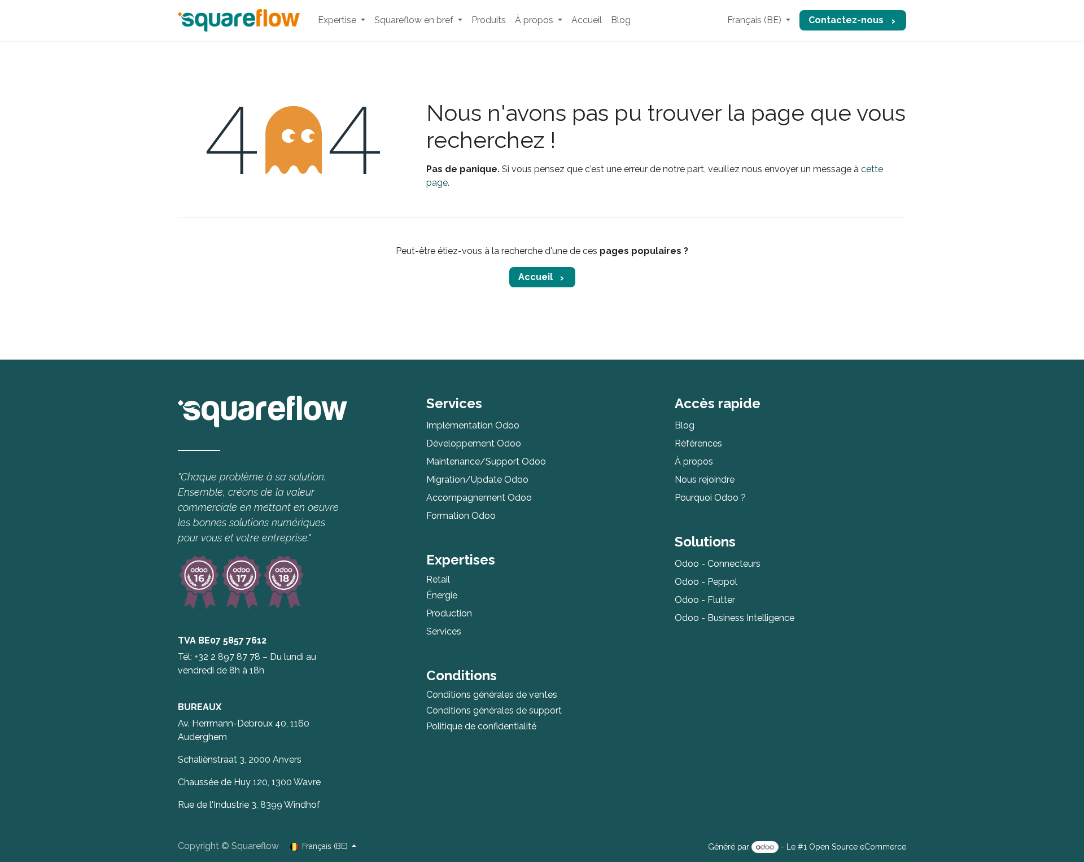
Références (698, 443)
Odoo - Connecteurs (717, 563)
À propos (694, 461)
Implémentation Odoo (472, 425)
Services (443, 631)
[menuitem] (341, 20)
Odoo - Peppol (706, 581)
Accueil (535, 277)
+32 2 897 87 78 (227, 656)
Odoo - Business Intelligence (734, 617)
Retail (438, 579)
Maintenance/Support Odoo (486, 461)
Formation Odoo (461, 515)
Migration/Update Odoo (477, 479)
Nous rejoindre (705, 479)
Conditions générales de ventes (491, 694)
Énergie (441, 595)
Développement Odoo (473, 443)
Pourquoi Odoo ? (710, 497)
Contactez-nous (846, 20)
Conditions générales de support (494, 710)
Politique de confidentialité (481, 726)
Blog (684, 425)
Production (449, 613)
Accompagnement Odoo (479, 497)
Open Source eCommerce (857, 846)
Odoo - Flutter (705, 599)
